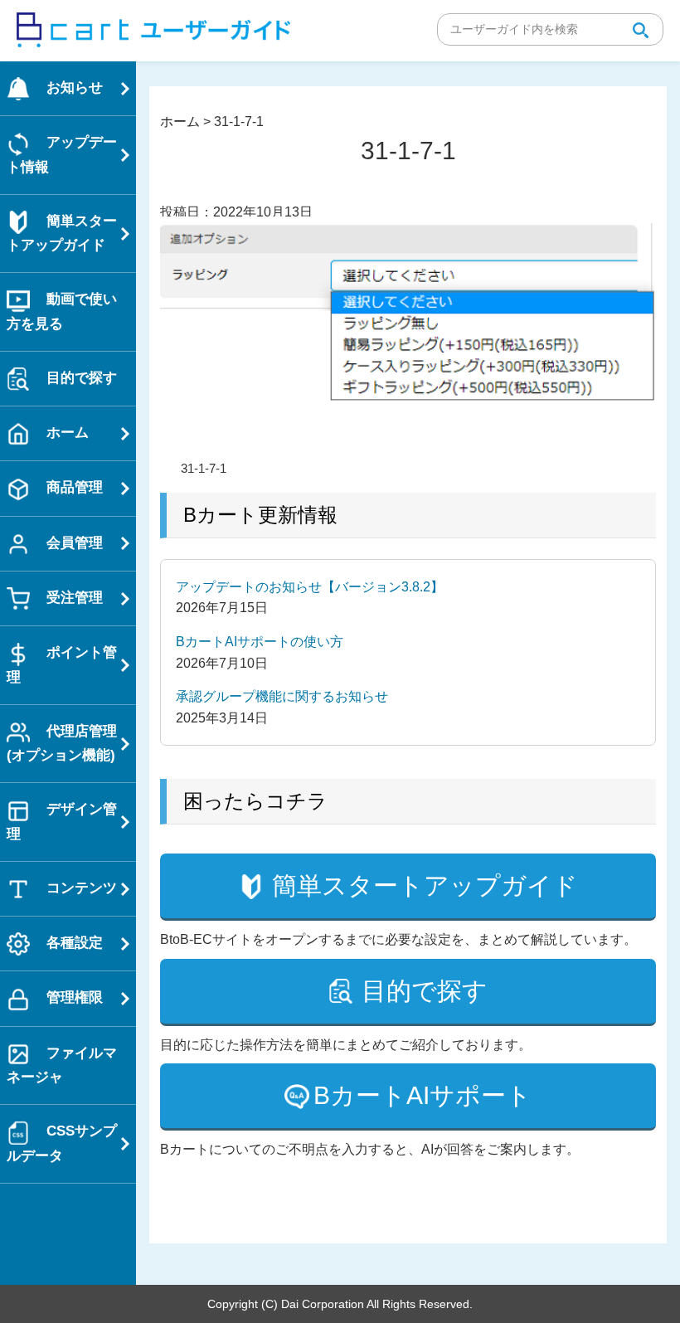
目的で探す (425, 990)
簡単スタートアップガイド (425, 885)
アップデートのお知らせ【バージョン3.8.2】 (310, 587)
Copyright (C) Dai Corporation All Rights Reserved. (340, 1304)
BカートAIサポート (422, 1095)
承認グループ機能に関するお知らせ (282, 696)
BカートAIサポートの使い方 (259, 642)
